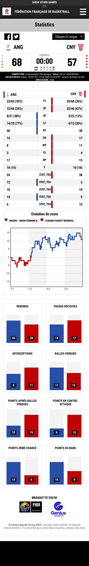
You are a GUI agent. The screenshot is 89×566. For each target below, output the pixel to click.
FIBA (30, 509)
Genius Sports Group (58, 509)
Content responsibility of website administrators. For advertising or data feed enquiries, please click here (44, 526)
